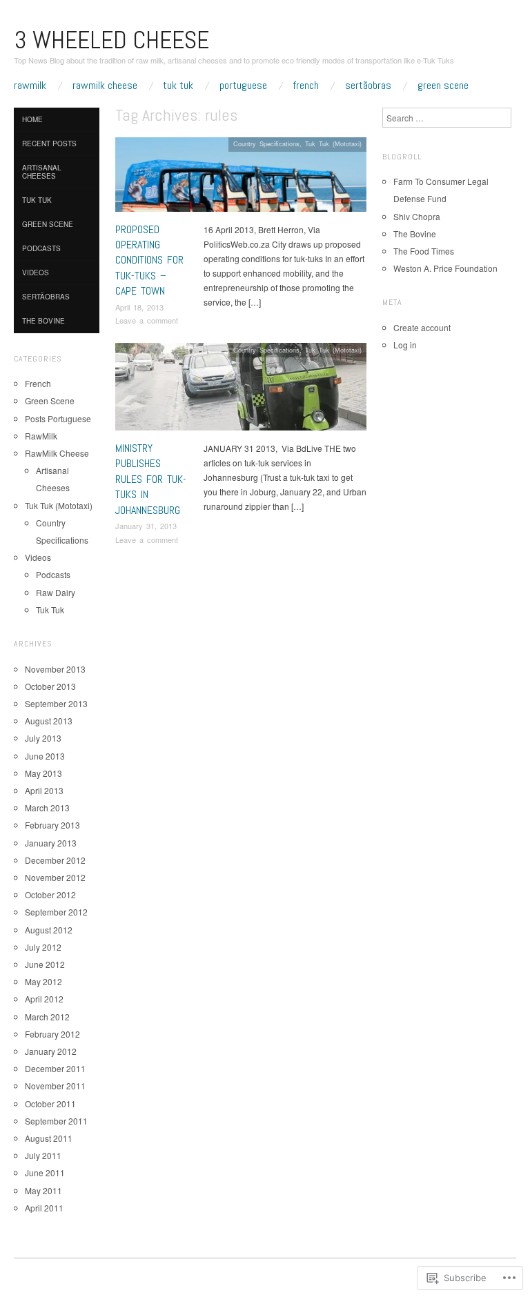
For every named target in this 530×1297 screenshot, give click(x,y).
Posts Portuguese (58, 418)
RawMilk (30, 85)
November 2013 (55, 669)
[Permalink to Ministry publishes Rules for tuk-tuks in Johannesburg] (240, 390)
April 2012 (44, 998)
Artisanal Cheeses (41, 172)
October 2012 (50, 894)
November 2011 (55, 1085)
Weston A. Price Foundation (445, 268)
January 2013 (51, 843)
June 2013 (45, 756)
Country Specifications (266, 143)
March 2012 (47, 1016)
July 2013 (43, 738)
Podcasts (41, 248)
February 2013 (52, 825)
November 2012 (55, 877)
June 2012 (45, 964)
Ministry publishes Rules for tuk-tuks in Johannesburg (150, 479)
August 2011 (48, 1138)
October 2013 (50, 686)
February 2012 (52, 1034)
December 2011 (55, 1068)
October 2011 (50, 1103)
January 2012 (51, 1051)
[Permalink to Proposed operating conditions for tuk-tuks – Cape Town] (240, 178)
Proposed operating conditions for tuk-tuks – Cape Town (149, 260)
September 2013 (56, 703)
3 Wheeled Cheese (111, 40)
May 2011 (43, 1190)
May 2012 (43, 981)
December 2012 (55, 860)
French (306, 85)
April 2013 (44, 790)
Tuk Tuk (178, 85)
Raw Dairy (55, 592)
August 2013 (48, 720)
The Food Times (423, 251)
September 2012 (56, 912)
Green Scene (443, 85)
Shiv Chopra (416, 216)
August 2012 (48, 929)
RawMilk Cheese (104, 85)
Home (32, 119)
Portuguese (243, 85)
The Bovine (43, 321)
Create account (422, 327)
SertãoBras (368, 85)
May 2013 (43, 773)
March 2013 (47, 807)
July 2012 (43, 947)
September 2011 (56, 1121)
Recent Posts (49, 143)
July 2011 (43, 1155)
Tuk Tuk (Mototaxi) (333, 143)
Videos (35, 272)
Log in (405, 344)
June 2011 (45, 1172)
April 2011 (44, 1208)
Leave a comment (146, 320)
